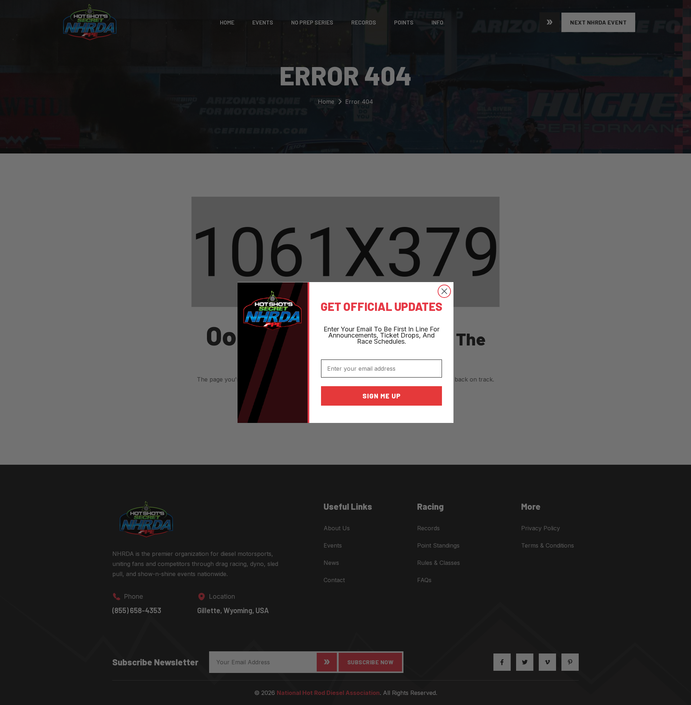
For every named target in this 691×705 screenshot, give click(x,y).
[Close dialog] (444, 291)
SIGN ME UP (381, 396)
